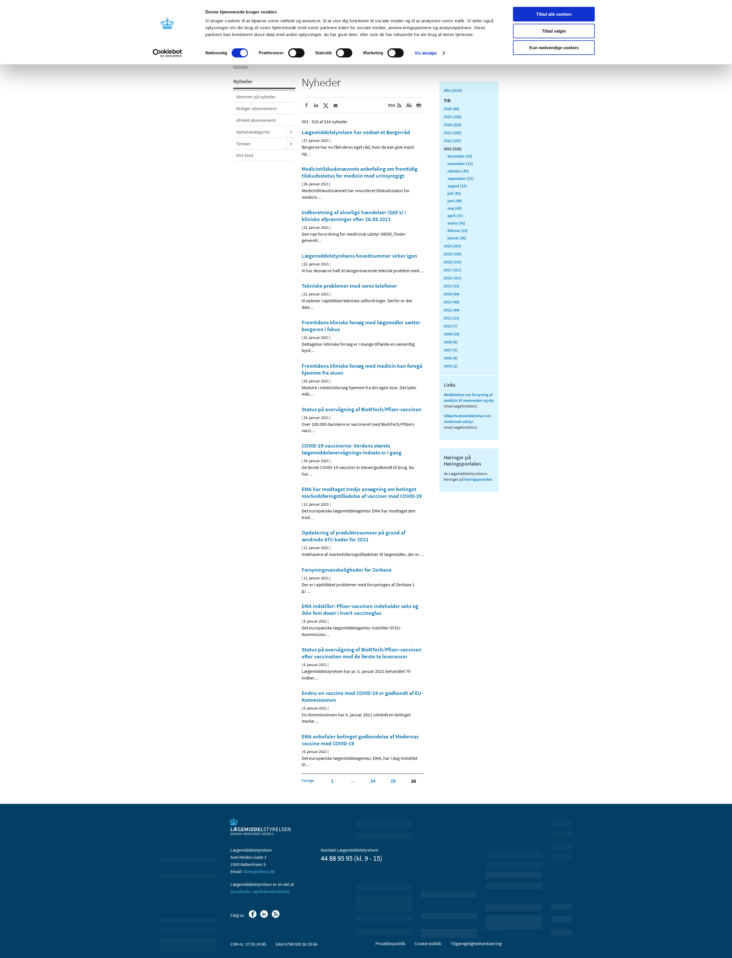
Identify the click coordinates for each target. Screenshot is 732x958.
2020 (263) (453, 246)
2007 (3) (451, 350)
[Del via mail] (335, 105)
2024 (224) (453, 124)
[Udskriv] (418, 105)
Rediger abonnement (256, 108)
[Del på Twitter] (325, 105)
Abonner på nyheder (256, 97)
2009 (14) (452, 334)
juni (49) (454, 200)
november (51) (460, 163)
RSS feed (244, 155)
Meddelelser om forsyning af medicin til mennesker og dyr (469, 397)
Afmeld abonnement (256, 120)
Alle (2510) (453, 90)
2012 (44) (452, 310)
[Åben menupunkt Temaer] (291, 143)
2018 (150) (453, 262)
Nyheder (240, 66)
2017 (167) (453, 270)
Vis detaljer (426, 53)
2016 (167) (453, 278)
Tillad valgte (554, 31)
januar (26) (456, 238)
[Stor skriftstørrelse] (408, 105)
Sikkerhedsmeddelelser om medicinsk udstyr (467, 418)
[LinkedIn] (264, 917)
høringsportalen (478, 479)
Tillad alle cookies (554, 14)
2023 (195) (453, 132)
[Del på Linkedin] (316, 105)
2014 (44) (452, 294)
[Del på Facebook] (306, 105)
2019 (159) (453, 254)
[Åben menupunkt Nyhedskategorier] (291, 132)
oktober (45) (458, 171)
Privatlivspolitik (390, 943)
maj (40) (454, 208)
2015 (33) (452, 286)
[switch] (296, 52)
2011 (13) (452, 318)
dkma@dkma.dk (259, 871)
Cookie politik (428, 943)
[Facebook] (253, 917)
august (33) (457, 185)
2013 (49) (452, 302)
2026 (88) (452, 108)
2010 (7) (451, 326)
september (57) (460, 178)
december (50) (459, 156)
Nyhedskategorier (253, 132)
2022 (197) (453, 140)
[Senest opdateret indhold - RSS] (395, 105)
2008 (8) (451, 342)
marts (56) (456, 223)
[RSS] (276, 917)
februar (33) (457, 230)
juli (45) (454, 193)
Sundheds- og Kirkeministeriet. (260, 891)
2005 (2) (451, 366)
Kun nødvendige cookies (554, 47)
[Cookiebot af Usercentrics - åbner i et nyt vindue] (167, 53)
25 (393, 781)
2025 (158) (453, 116)
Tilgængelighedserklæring (476, 943)
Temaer (243, 143)
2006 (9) (451, 358)
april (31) (455, 215)
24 (372, 781)
